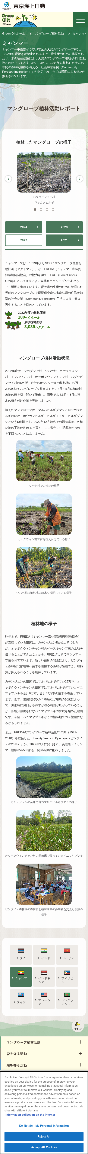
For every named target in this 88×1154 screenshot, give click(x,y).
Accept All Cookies (44, 1147)
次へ (79, 179)
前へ (8, 179)
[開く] (80, 19)
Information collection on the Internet (30, 1114)
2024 (23, 227)
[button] (44, 1042)
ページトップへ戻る (78, 1026)
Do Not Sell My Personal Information (44, 1125)
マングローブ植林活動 (49, 33)
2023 (64, 227)
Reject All (44, 1136)
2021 (64, 240)
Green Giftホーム (13, 33)
